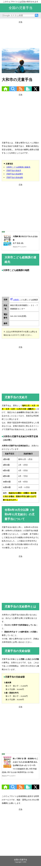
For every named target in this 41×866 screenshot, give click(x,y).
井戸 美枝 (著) (25, 241)
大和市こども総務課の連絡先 (18, 167)
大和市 (16, 300)
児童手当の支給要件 (14, 174)
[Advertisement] (20, 34)
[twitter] (36, 90)
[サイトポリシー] (28, 90)
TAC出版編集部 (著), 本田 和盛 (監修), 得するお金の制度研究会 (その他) (20, 767)
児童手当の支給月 (13, 171)
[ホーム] (5, 90)
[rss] (21, 90)
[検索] (36, 15)
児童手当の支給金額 (14, 177)
